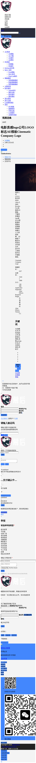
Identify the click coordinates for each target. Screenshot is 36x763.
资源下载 (8, 15)
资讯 (6, 23)
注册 (16, 418)
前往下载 (3, 149)
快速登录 (3, 415)
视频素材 (8, 78)
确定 (2, 514)
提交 (2, 571)
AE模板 (7, 140)
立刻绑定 (4, 512)
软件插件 (8, 88)
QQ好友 (8, 635)
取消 (2, 435)
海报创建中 (4, 642)
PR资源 (7, 62)
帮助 (6, 25)
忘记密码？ (4, 418)
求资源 (7, 19)
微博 (2, 635)
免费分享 (8, 17)
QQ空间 (14, 635)
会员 (7, 27)
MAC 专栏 (8, 70)
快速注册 (8, 36)
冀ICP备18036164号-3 (9, 747)
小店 (6, 21)
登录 (2, 36)
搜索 (2, 454)
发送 (6, 435)
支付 (2, 505)
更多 (6, 104)
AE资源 (7, 52)
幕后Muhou (16, 744)
